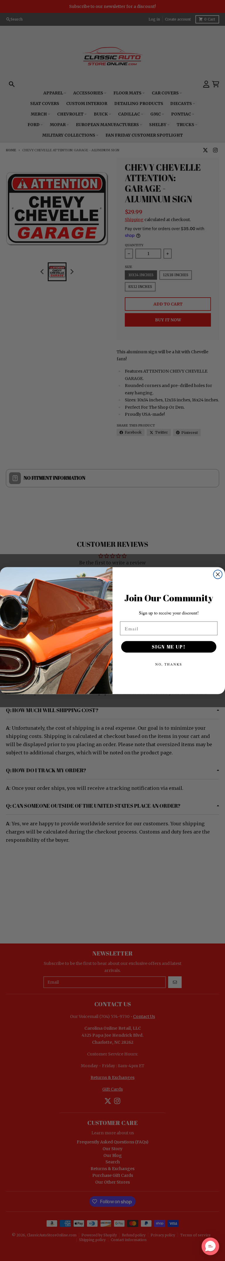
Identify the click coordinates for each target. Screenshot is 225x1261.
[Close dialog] (218, 574)
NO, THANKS (169, 664)
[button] (210, 1246)
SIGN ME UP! (168, 647)
